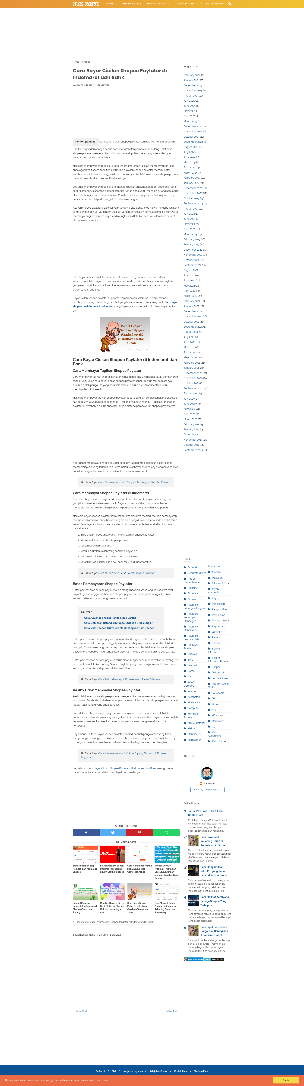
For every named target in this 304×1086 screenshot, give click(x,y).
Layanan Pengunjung (176, 11)
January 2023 (191, 244)
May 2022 (189, 285)
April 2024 (189, 167)
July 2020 (189, 398)
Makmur (192, 728)
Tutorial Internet (184, 4)
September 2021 (193, 326)
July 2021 (189, 337)
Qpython (217, 631)
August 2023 (191, 208)
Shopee (216, 643)
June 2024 (190, 157)
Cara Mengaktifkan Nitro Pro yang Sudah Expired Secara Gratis (213, 871)
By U (190, 659)
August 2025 (191, 95)
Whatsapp (218, 715)
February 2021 (192, 362)
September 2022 (193, 265)
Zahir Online (219, 741)
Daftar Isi (100, 1071)
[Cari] (229, 3)
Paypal (216, 598)
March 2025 (190, 121)
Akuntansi (193, 593)
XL (213, 726)
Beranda (111, 4)
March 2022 (190, 295)
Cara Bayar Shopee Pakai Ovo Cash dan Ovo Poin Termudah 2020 (137, 908)
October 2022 (191, 260)
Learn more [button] (102, 1080)
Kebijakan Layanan (133, 1071)
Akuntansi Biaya (197, 599)
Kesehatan (194, 696)
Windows (217, 721)
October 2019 (191, 444)
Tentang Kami (201, 1071)
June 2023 (190, 218)
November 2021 (193, 316)
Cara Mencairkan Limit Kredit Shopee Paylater (126, 573)
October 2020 (192, 383)
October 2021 (191, 321)
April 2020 (189, 414)
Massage (217, 577)
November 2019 (193, 439)
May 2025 (189, 111)
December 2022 (193, 249)
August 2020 (191, 393)
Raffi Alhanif (209, 783)
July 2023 (189, 213)
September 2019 (193, 450)
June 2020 (190, 403)
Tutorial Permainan (212, 4)
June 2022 (189, 280)
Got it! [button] (286, 1080)
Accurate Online (197, 573)
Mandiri (216, 572)
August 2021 (191, 331)
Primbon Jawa (220, 620)
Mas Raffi (86, 3)
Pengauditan (219, 609)
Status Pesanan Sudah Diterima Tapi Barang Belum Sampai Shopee (112, 868)
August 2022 (191, 270)
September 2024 (193, 141)
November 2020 (193, 378)
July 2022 (189, 275)
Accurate (193, 567)
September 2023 (193, 203)
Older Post (171, 1011)
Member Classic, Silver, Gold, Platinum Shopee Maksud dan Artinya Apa (112, 908)
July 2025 (189, 100)
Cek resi (192, 665)
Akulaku (192, 587)
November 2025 (193, 90)
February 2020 (192, 424)
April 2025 (189, 116)
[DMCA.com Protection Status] (214, 960)
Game (191, 670)
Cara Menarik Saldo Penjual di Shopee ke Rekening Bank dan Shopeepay (165, 908)
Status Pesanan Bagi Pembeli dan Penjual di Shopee (85, 868)
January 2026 (192, 80)
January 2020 (192, 429)
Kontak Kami (180, 1071)
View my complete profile (207, 789)
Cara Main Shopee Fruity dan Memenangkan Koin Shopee (119, 628)
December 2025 (193, 85)
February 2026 (192, 75)
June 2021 (189, 342)
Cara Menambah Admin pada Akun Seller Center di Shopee (139, 868)
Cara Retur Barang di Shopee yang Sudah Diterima (129, 679)
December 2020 (193, 373)
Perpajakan (218, 615)
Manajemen (194, 734)
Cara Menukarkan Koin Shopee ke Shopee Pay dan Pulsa (133, 482)
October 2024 (192, 136)
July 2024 (189, 152)
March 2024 (190, 172)
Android (192, 654)
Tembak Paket (220, 678)
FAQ (114, 1071)
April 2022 (189, 290)
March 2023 (190, 234)
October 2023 (192, 198)
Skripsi (216, 667)
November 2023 (193, 193)
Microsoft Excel (221, 583)
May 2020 (189, 408)
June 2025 (190, 105)
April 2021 (189, 352)
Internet (192, 691)
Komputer (194, 708)
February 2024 (192, 177)
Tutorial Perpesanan (118, 11)
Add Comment (103, 85)
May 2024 (189, 162)
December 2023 (193, 188)
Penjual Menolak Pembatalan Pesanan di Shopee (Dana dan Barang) (85, 908)
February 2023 (192, 239)
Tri (213, 698)
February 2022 (192, 301)
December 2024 (193, 126)
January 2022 (191, 306)
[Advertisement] (152, 33)
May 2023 (189, 224)
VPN (214, 709)
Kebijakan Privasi (158, 1071)
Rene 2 (216, 637)
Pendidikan (218, 603)
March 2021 (190, 357)
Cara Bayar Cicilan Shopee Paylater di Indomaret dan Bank (122, 768)
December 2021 (193, 311)
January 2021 (191, 367)
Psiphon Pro (219, 626)
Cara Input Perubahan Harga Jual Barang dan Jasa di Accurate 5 (214, 931)
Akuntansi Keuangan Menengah (191, 617)
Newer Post (81, 1011)
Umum (216, 704)
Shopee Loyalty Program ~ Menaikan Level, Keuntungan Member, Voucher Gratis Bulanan (167, 871)
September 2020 (193, 388)
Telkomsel (218, 672)
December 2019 (193, 434)
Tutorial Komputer (158, 4)
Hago (191, 676)
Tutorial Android (131, 4)
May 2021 (189, 347)
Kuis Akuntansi (196, 722)
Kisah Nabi (194, 702)
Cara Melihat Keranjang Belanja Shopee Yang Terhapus (214, 901)
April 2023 (189, 229)
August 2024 (191, 147)
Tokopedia (218, 693)
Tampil (90, 141)
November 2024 (193, 131)
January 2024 (191, 182)
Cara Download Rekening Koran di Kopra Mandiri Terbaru (213, 841)
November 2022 (193, 254)
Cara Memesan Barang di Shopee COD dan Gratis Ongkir (118, 622)
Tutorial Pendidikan (147, 11)
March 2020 (190, 419)
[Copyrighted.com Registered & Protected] (193, 960)
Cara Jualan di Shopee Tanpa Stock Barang (110, 617)
